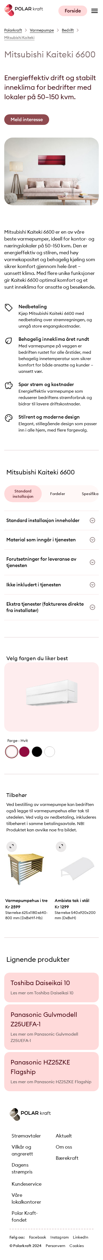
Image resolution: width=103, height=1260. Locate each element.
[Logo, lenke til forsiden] (23, 14)
